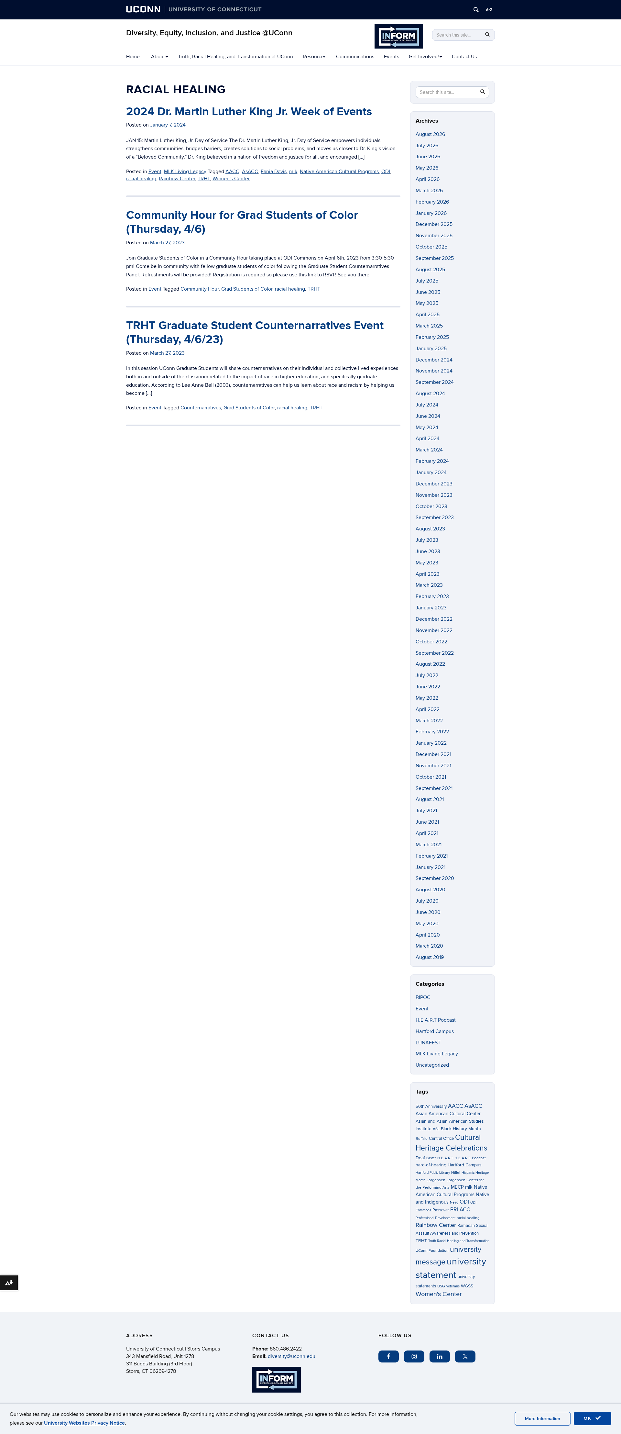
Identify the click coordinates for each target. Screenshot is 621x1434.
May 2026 (427, 168)
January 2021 (430, 867)
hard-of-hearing (431, 1165)
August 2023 (430, 529)
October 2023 (431, 506)
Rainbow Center (177, 178)
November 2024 (434, 371)
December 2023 (434, 484)
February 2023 (432, 596)
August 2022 (430, 664)
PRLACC (460, 1209)
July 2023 (427, 540)
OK (589, 1418)
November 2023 (434, 495)
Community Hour (199, 289)
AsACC (250, 171)
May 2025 (427, 303)
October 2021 (431, 777)
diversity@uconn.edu (291, 1356)
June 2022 (428, 687)
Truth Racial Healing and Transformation (458, 1241)
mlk (293, 171)
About (158, 56)
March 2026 (429, 190)
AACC (232, 171)
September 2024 (435, 382)
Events (391, 56)
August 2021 (430, 799)
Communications (355, 56)
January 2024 (431, 472)
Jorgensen (436, 1180)
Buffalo (422, 1138)
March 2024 (429, 450)
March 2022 (429, 720)
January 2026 (431, 213)
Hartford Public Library (433, 1173)
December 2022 (434, 619)
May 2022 (427, 698)
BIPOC (423, 997)
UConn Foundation (432, 1250)
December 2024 (434, 360)
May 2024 (427, 427)
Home (133, 56)
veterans (453, 1286)
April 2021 (427, 833)
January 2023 (431, 608)
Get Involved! (424, 56)
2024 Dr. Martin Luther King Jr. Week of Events (249, 112)
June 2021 (427, 822)
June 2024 (428, 416)
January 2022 (431, 743)
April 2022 (428, 709)
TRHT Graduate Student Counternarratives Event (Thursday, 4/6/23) (255, 332)
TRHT (204, 178)
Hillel (455, 1172)
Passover (440, 1210)
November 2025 (434, 235)
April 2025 (428, 314)
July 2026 (427, 145)
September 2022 (435, 653)
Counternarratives (200, 408)
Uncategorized (432, 1065)
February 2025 (432, 337)
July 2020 (427, 901)
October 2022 (431, 642)
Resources (314, 56)
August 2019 (430, 957)
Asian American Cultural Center (448, 1114)
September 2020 (435, 878)
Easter (431, 1158)
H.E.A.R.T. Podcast (470, 1158)
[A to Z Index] (489, 10)
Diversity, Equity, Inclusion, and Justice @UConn (209, 33)
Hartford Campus (435, 1031)
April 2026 (428, 179)
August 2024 (430, 393)
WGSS (467, 1286)
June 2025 (428, 292)
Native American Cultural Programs (339, 171)
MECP (457, 1187)
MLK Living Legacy (185, 171)
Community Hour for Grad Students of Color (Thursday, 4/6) (242, 222)
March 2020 (429, 946)
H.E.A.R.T (445, 1158)
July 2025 (427, 281)
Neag (454, 1202)
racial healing (141, 178)
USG (441, 1286)
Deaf (420, 1158)
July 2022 (427, 675)
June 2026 (428, 156)
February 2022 (432, 731)
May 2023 (427, 563)
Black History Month (461, 1128)
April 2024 (428, 438)
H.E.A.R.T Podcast (436, 1020)
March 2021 (428, 844)
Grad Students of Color (246, 289)
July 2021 (426, 810)
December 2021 (433, 754)
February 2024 (432, 461)
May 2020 (427, 923)
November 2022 (434, 630)
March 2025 (429, 326)
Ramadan (466, 1225)
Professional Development (435, 1218)
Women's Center (231, 178)
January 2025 (431, 348)
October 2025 (431, 247)
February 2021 (432, 856)
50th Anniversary (431, 1106)
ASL (436, 1129)
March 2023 (429, 585)
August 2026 (430, 134)
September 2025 (435, 258)
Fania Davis (274, 171)
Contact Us (464, 56)
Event (154, 171)
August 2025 (430, 269)
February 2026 (432, 202)
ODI (385, 171)
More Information (542, 1418)
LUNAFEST (428, 1042)
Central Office (441, 1138)
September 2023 (435, 517)
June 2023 (428, 551)
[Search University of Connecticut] (476, 10)
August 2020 (430, 889)
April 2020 (428, 935)
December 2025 (434, 224)
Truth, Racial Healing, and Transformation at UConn (235, 56)
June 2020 (428, 912)
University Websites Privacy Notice (84, 1423)
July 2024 (427, 405)
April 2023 (428, 574)
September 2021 (434, 788)
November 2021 (433, 765)
